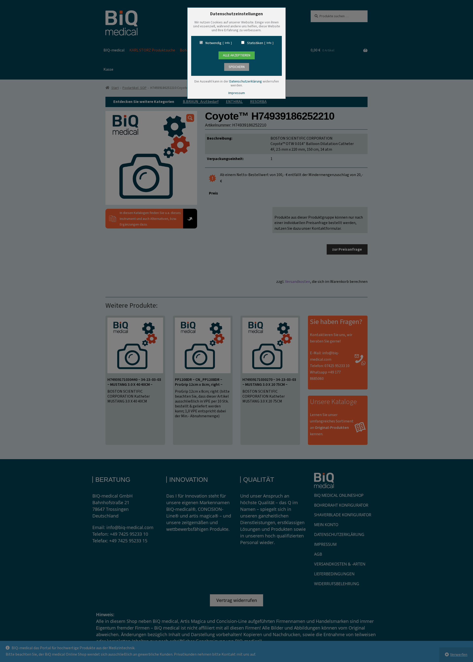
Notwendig (213, 43)
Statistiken (255, 43)
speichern (237, 67)
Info (227, 43)
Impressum (236, 93)
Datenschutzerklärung (245, 81)
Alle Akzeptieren (236, 55)
